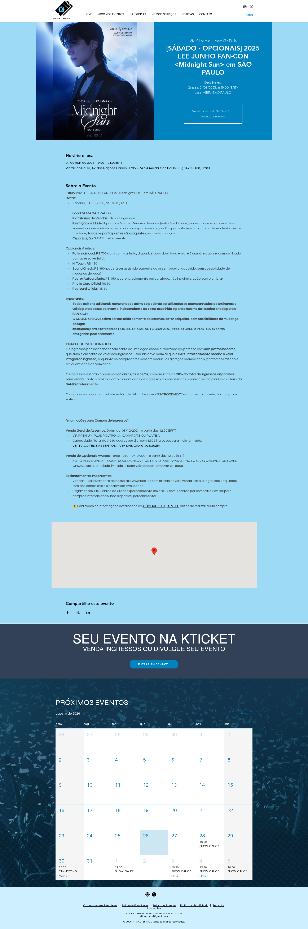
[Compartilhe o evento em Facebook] (68, 612)
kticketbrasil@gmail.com (154, 916)
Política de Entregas (164, 905)
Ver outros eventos (213, 116)
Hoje (244, 713)
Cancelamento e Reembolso (100, 905)
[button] (70, 741)
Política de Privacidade (135, 905)
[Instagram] (245, 7)
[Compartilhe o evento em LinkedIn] (88, 612)
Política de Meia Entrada (194, 905)
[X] (251, 7)
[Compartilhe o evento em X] (78, 612)
